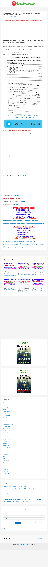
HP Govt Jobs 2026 (6, 439)
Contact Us (41, 538)
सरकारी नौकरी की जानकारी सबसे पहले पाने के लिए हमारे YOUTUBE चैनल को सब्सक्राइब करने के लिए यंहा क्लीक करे (23, 223)
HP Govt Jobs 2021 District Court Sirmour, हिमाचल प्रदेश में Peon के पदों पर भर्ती (38, 272)
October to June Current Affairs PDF (24, 117)
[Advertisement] (24, 31)
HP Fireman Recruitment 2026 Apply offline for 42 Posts (14, 247)
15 (35, 518)
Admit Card (5, 405)
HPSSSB (5, 441)
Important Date (6, 443)
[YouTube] (7, 538)
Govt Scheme (5, 422)
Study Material (6, 462)
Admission (5, 402)
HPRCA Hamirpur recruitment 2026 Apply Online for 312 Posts (15, 501)
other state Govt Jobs (7, 447)
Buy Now (31, 133)
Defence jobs (5, 417)
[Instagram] (6, 538)
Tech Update (5, 471)
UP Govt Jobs (5, 475)
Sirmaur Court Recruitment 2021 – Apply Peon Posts (10, 287)
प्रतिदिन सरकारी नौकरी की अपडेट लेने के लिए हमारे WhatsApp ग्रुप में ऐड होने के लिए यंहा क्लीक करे (20, 220)
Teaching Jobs (5, 469)
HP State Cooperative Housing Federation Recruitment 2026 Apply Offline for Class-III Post (20, 241)
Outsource (5, 450)
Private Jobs (5, 454)
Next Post (44, 253)
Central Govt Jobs (6, 411)
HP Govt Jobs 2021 (7, 16)
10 (6, 518)
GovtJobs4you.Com (24, 544)
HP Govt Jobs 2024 (6, 435)
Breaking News (6, 409)
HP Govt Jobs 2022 (6, 430)
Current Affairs (6, 413)
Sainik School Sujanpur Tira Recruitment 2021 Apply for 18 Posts (23, 272)
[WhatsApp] (9, 538)
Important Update (6, 445)
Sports (4, 458)
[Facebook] (4, 538)
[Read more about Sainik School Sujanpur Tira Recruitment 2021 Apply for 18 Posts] (24, 265)
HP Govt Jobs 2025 (6, 437)
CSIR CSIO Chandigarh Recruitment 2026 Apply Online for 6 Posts (16, 243)
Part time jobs (5, 452)
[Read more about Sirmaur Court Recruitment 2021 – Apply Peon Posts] (10, 282)
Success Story (5, 465)
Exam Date (5, 420)
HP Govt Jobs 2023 (6, 432)
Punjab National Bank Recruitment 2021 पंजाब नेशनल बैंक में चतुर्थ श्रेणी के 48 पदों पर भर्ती (10, 272)
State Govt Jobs (6, 460)
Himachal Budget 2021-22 (8, 424)
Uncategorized (6, 473)
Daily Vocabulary (6, 415)
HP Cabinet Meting (7, 426)
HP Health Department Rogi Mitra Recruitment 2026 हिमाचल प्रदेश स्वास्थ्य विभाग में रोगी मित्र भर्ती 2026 (22, 499)
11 (12, 518)
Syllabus (4, 467)
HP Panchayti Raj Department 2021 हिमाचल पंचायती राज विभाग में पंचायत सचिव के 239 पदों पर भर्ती (23, 288)
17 (6, 520)
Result (4, 456)
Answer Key (5, 407)
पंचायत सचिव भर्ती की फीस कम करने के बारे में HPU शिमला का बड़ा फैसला (37, 288)
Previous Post (4, 253)
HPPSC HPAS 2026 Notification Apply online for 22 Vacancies (15, 240)
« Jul (4, 528)
